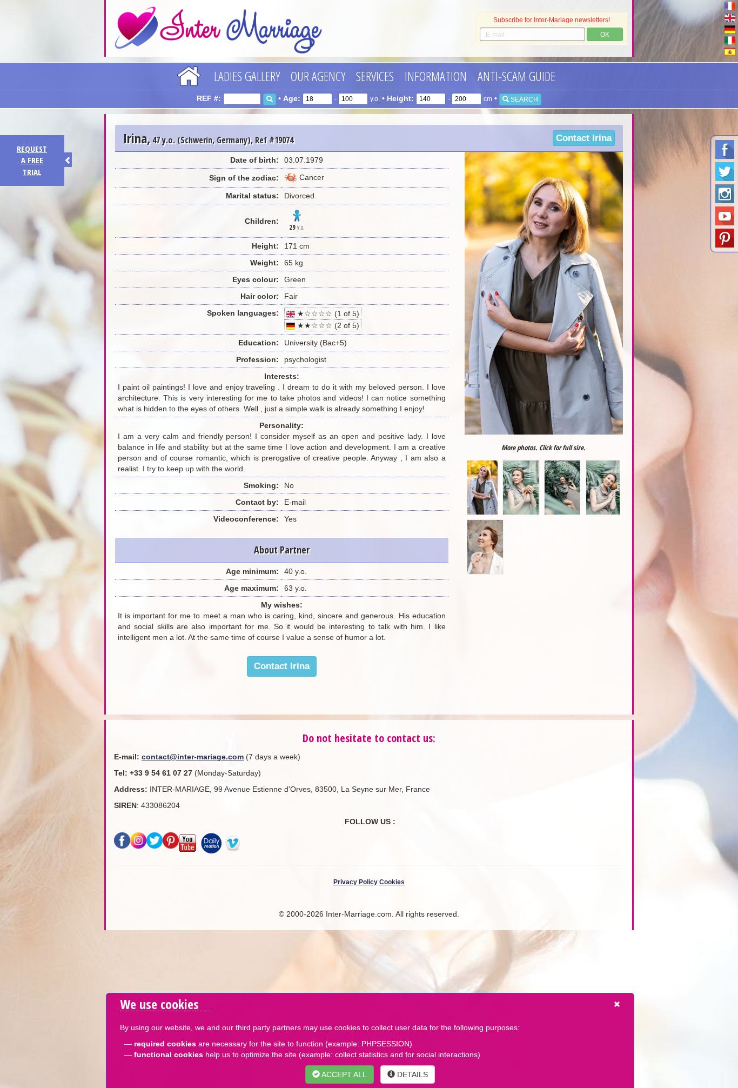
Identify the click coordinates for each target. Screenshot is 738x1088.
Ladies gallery (247, 76)
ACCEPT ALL (343, 1074)
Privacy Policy (355, 882)
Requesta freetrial (32, 160)
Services (375, 76)
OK (604, 34)
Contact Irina (584, 138)
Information (436, 76)
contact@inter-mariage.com (193, 756)
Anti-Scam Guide (516, 76)
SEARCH (523, 99)
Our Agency (318, 76)
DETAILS (411, 1074)
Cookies (392, 882)
